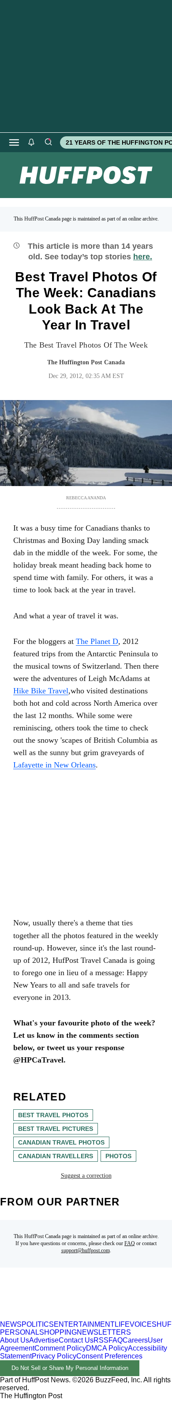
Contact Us (76, 1340)
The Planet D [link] (97, 641)
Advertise (44, 1340)
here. (142, 256)
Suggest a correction (86, 1175)
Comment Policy (60, 1348)
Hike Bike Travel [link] (40, 690)
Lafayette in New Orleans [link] (54, 764)
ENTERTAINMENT (84, 1324)
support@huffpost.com (85, 1250)
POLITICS (38, 1324)
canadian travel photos (61, 1142)
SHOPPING (58, 1332)
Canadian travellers (55, 1156)
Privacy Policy (54, 1356)
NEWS (11, 1324)
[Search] (48, 142)
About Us (14, 1340)
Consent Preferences (109, 1356)
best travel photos (53, 1115)
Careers (135, 1340)
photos (118, 1156)
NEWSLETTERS (104, 1332)
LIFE (122, 1324)
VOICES (143, 1324)
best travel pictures (55, 1128)
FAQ (129, 1243)
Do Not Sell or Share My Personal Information (69, 1368)
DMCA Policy (107, 1348)
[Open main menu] (14, 142)
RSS (100, 1340)
